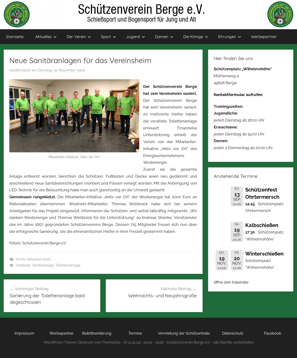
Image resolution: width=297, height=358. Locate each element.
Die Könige (193, 36)
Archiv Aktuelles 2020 (33, 259)
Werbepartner (264, 36)
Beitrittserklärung (96, 333)
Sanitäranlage (43, 265)
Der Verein (76, 36)
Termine (135, 333)
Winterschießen (264, 254)
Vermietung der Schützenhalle (184, 333)
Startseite (14, 36)
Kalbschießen (261, 225)
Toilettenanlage (68, 265)
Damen (161, 36)
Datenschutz (232, 333)
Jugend (133, 36)
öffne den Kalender (231, 282)
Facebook (272, 333)
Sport (106, 36)
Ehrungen (227, 36)
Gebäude (23, 265)
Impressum (24, 333)
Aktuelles (43, 36)
